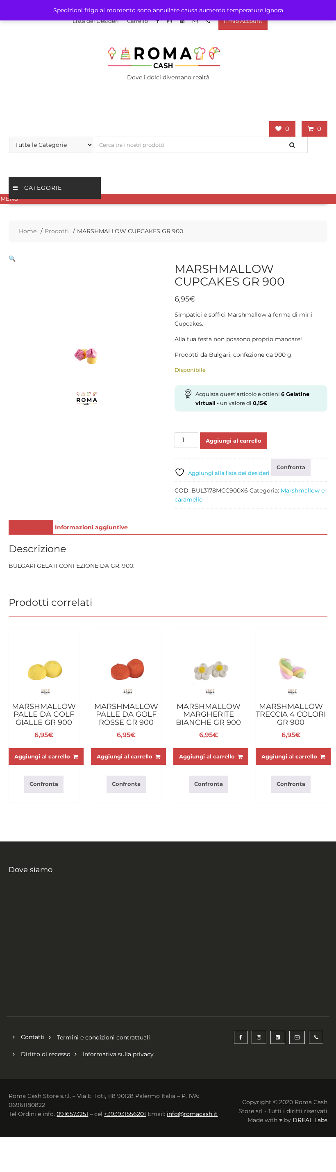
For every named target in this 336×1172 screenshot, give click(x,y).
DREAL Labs (310, 1120)
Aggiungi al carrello (233, 440)
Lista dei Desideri (96, 21)
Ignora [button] (274, 10)
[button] (168, 199)
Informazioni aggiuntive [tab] (91, 527)
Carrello (137, 21)
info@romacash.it (192, 1114)
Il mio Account (243, 21)
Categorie (43, 187)
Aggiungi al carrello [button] (42, 756)
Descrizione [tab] (30, 527)
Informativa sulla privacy (118, 1054)
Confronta (291, 467)
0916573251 (72, 1114)
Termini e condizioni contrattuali (103, 1037)
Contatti (33, 1037)
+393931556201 (125, 1114)
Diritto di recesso (45, 1054)
